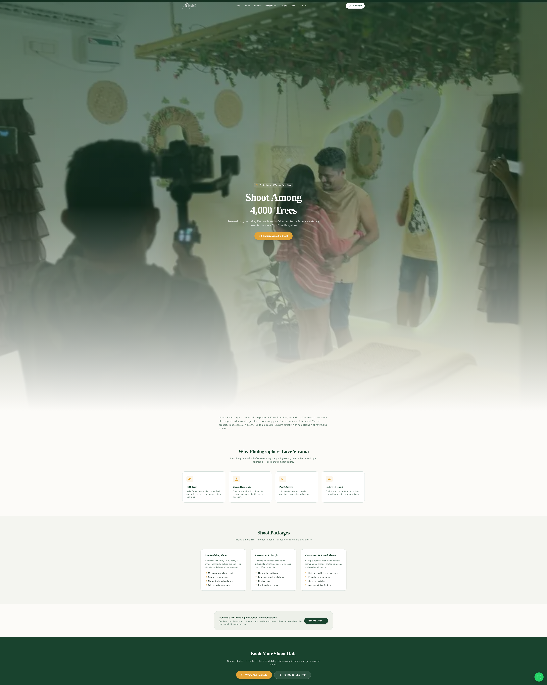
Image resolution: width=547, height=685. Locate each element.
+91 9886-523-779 (294, 674)
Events (257, 5)
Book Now (357, 5)
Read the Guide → (316, 620)
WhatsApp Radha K (256, 674)
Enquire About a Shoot (275, 236)
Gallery (283, 5)
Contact (302, 5)
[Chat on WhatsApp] (539, 677)
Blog (293, 5)
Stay (238, 5)
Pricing (247, 5)
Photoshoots (270, 5)
